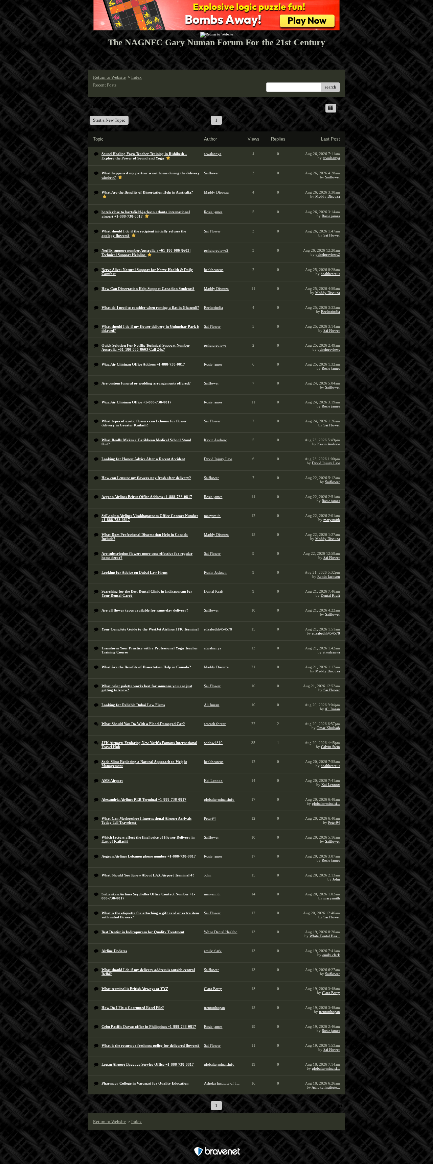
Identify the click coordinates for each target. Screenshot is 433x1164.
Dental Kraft (330, 595)
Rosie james (331, 216)
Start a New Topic (109, 120)
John (336, 879)
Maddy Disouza (327, 196)
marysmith (331, 520)
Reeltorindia (330, 311)
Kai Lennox (330, 785)
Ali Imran (332, 709)
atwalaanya (331, 158)
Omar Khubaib (328, 728)
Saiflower (332, 177)
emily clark (331, 955)
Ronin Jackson (328, 576)
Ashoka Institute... (326, 1087)
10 (318, 120)
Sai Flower (331, 235)
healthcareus (330, 274)
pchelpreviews (329, 349)
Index (136, 77)
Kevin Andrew (328, 444)
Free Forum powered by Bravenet (216, 1139)
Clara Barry (331, 993)
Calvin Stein (330, 747)
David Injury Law (326, 463)
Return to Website (109, 77)
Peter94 (334, 822)
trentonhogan (329, 1012)
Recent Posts (104, 85)
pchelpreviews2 (328, 254)
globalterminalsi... (326, 803)
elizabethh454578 (326, 633)
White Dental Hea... (325, 936)
